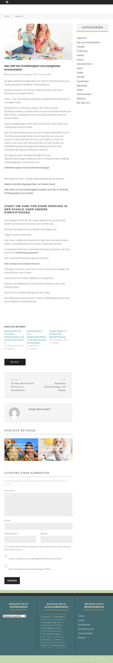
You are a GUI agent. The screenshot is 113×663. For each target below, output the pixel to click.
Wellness (81, 98)
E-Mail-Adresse (11, 533)
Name (7, 520)
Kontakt (80, 76)
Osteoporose (58, 645)
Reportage (82, 85)
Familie (80, 55)
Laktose (58, 639)
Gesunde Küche (84, 63)
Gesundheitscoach (51, 628)
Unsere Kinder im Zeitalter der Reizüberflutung (58, 334)
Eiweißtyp (59, 616)
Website (44, 533)
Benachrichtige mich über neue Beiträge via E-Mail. (30, 569)
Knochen (46, 639)
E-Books (80, 46)
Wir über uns (83, 102)
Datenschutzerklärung (98, 659)
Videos (80, 89)
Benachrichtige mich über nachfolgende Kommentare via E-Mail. (35, 558)
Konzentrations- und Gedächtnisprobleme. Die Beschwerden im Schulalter (36, 337)
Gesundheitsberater (51, 622)
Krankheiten (83, 81)
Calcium (46, 616)
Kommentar (10, 490)
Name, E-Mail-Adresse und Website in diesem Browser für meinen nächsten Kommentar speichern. (37, 548)
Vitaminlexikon (84, 94)
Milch (44, 645)
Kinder (80, 72)
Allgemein (28, 74)
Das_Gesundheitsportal (88, 42)
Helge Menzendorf (13, 74)
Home (80, 68)
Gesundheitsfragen (51, 634)
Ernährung (82, 51)
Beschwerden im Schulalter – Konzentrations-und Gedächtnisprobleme (14, 337)
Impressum (81, 659)
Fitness (80, 59)
